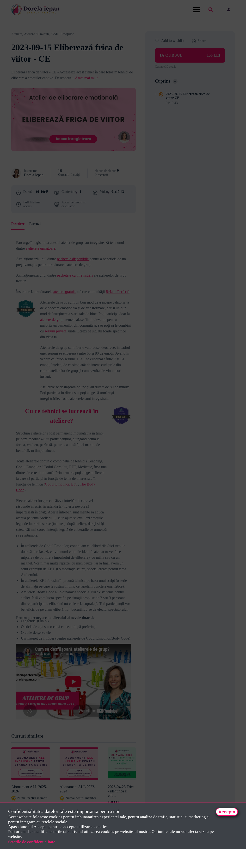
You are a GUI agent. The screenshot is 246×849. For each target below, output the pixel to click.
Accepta (226, 812)
